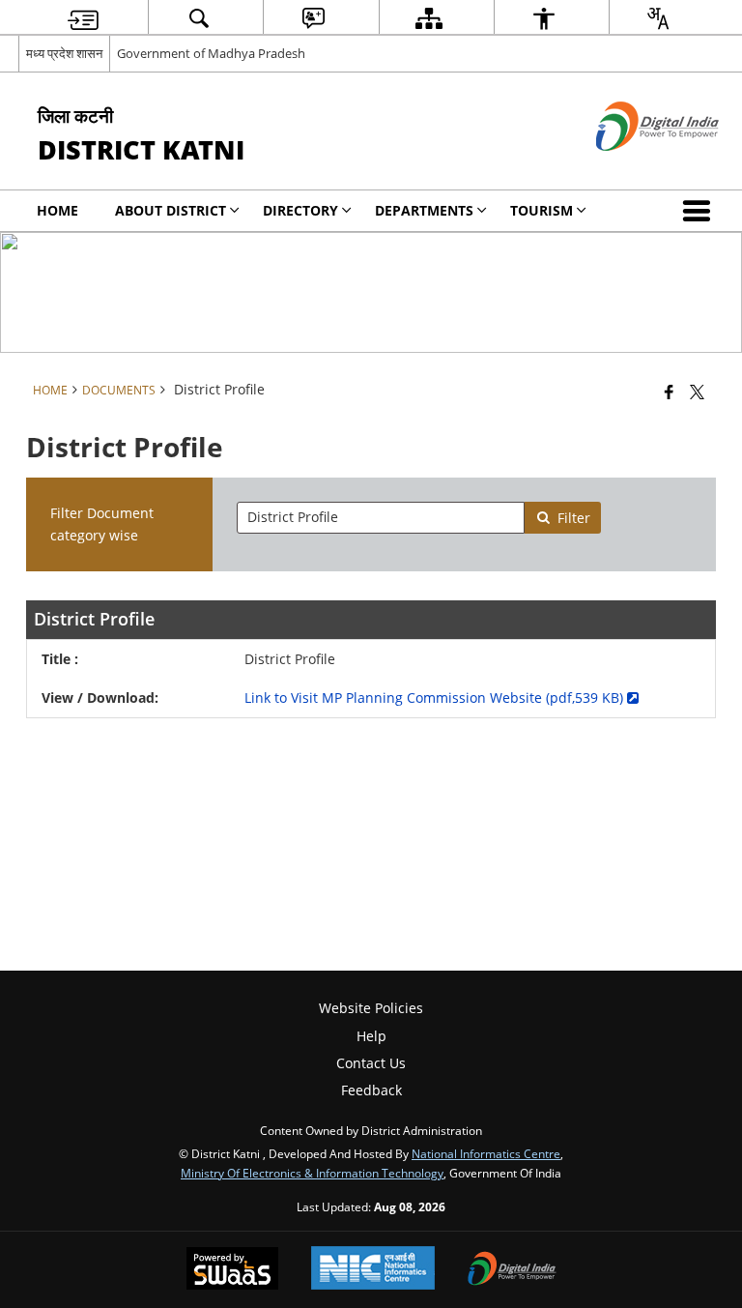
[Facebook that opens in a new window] (669, 391)
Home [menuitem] (57, 210)
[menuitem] (83, 18)
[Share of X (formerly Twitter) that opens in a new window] (697, 391)
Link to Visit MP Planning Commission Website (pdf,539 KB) (435, 697)
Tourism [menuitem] (541, 210)
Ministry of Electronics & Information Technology (312, 1172)
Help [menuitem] (371, 1036)
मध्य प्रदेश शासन (64, 53)
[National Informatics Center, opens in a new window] (373, 1270)
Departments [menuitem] (424, 210)
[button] (700, 210)
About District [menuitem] (170, 210)
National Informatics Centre (486, 1153)
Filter (573, 518)
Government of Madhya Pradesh (211, 53)
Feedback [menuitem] (371, 1090)
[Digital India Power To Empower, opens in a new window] (512, 1270)
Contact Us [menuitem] (371, 1063)
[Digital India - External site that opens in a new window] (633, 167)
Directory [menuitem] (300, 210)
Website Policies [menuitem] (371, 1008)
